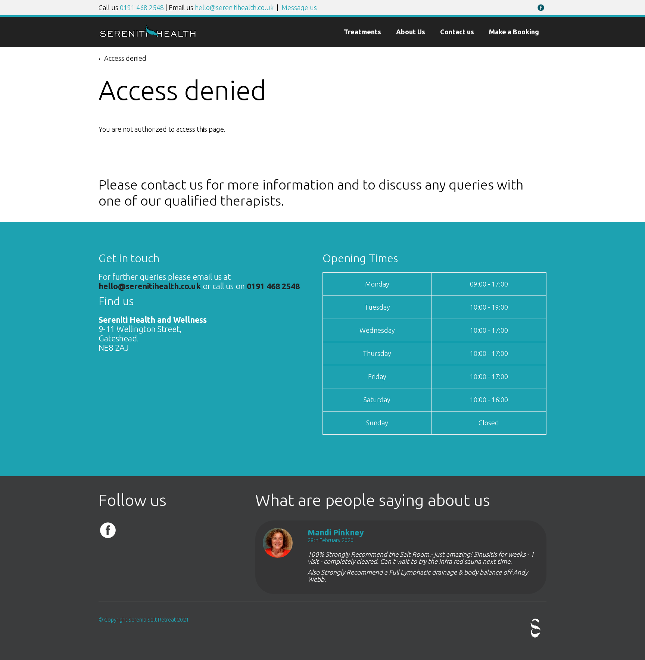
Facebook (541, 7)
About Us (410, 31)
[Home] (148, 35)
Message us (299, 7)
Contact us (457, 31)
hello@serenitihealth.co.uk (234, 7)
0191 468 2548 (142, 7)
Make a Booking (514, 31)
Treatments (362, 31)
